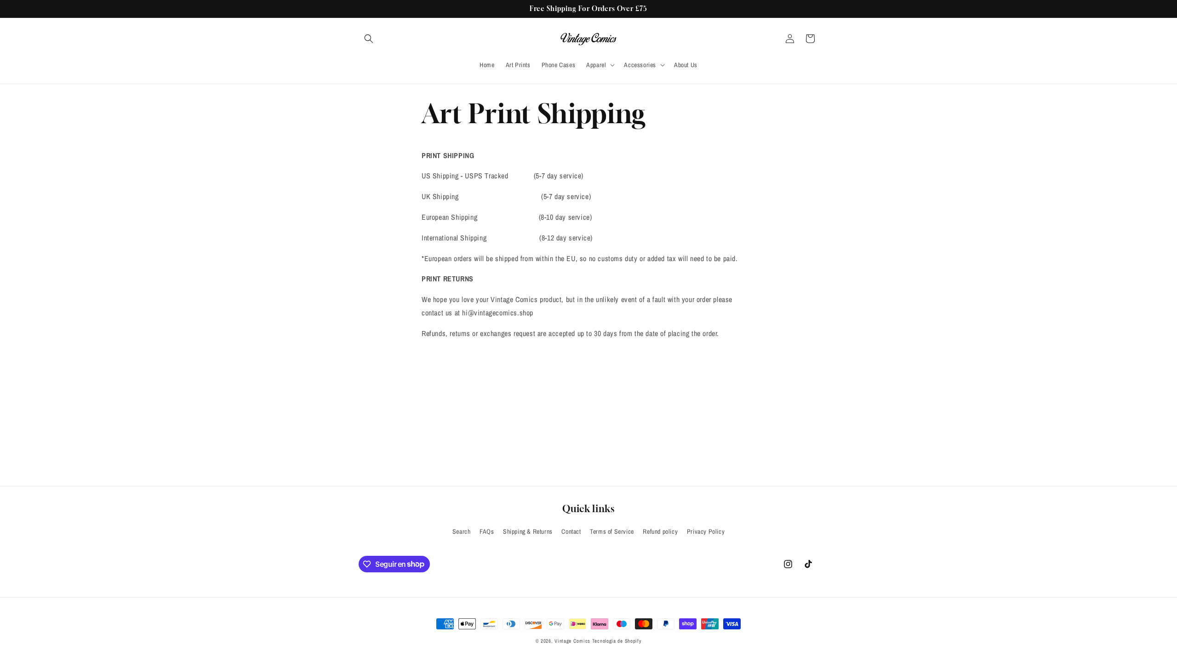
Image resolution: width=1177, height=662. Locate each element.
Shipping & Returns (528, 531)
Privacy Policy (706, 531)
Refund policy (660, 531)
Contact (571, 531)
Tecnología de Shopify (617, 641)
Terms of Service (612, 531)
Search (461, 531)
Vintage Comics (572, 641)
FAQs (487, 531)
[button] (369, 39)
